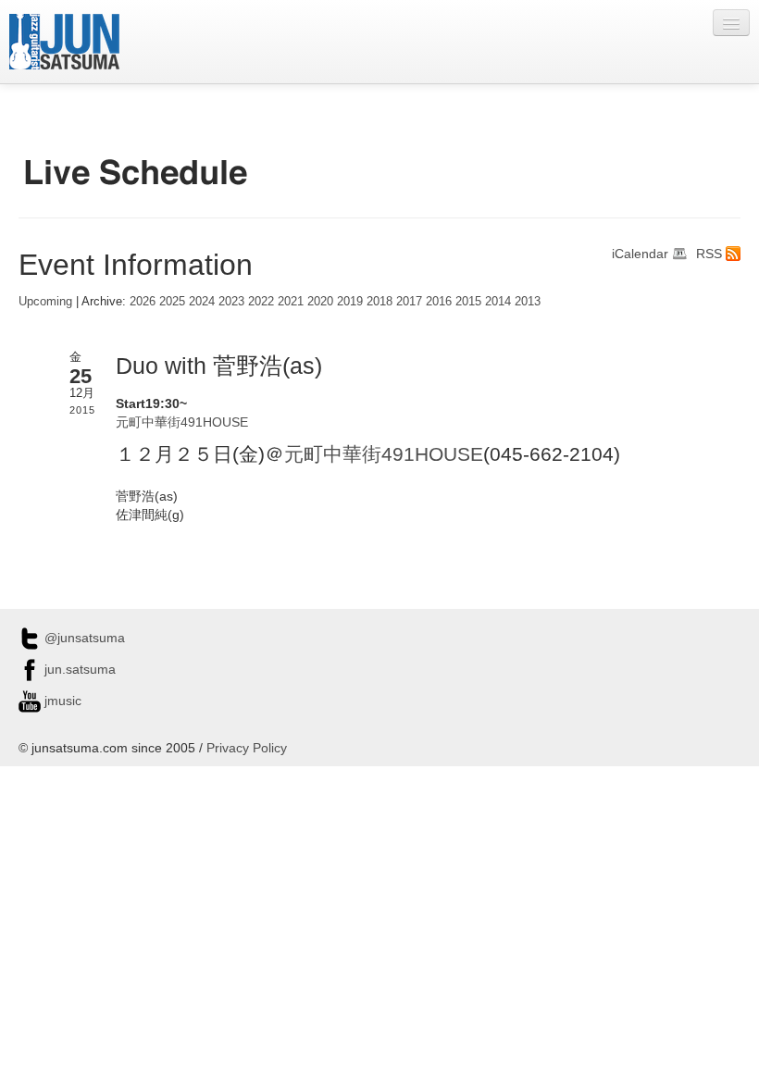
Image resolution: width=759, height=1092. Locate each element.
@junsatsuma (83, 637)
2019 (350, 301)
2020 (320, 301)
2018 (379, 301)
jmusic (61, 700)
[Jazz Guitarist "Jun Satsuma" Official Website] (64, 42)
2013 (528, 301)
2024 (202, 301)
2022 (261, 301)
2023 (231, 301)
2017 (409, 301)
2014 (498, 301)
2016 (439, 301)
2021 (291, 301)
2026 (143, 301)
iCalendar (640, 253)
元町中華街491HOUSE (182, 422)
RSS (709, 253)
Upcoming (45, 301)
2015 (468, 301)
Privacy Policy (246, 747)
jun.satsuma (78, 669)
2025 (172, 301)
